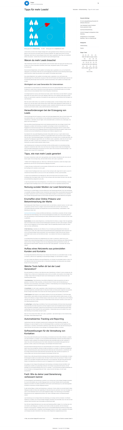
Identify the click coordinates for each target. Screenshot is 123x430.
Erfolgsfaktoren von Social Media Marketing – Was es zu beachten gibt (88, 37)
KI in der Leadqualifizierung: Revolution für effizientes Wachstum (89, 22)
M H (44, 48)
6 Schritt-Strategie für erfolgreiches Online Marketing (89, 33)
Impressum (55, 428)
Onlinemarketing (36, 48)
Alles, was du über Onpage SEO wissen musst (35, 418)
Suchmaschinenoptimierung (86, 29)
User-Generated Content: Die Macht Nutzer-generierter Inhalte (88, 26)
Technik (82, 48)
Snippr (32, 2)
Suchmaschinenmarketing (29, 213)
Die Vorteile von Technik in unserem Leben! (62, 418)
